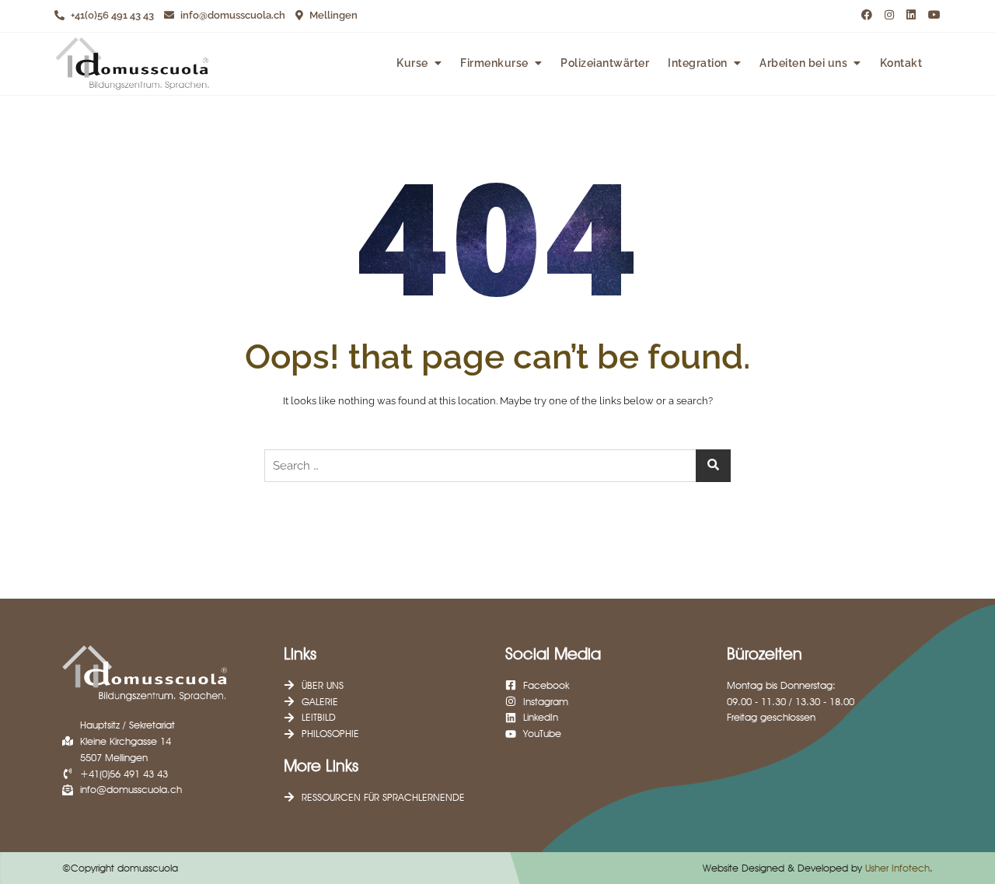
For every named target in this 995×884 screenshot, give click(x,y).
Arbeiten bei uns (803, 63)
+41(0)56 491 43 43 (111, 15)
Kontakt (901, 63)
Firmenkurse (494, 63)
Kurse (412, 63)
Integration (698, 63)
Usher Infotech (897, 867)
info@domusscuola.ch (231, 15)
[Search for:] (497, 465)
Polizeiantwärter (604, 63)
